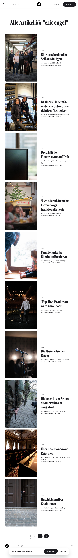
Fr (18, 4)
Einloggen (57, 4)
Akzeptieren (51, 551)
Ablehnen (63, 551)
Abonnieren (69, 4)
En (16, 4)
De (13, 4)
